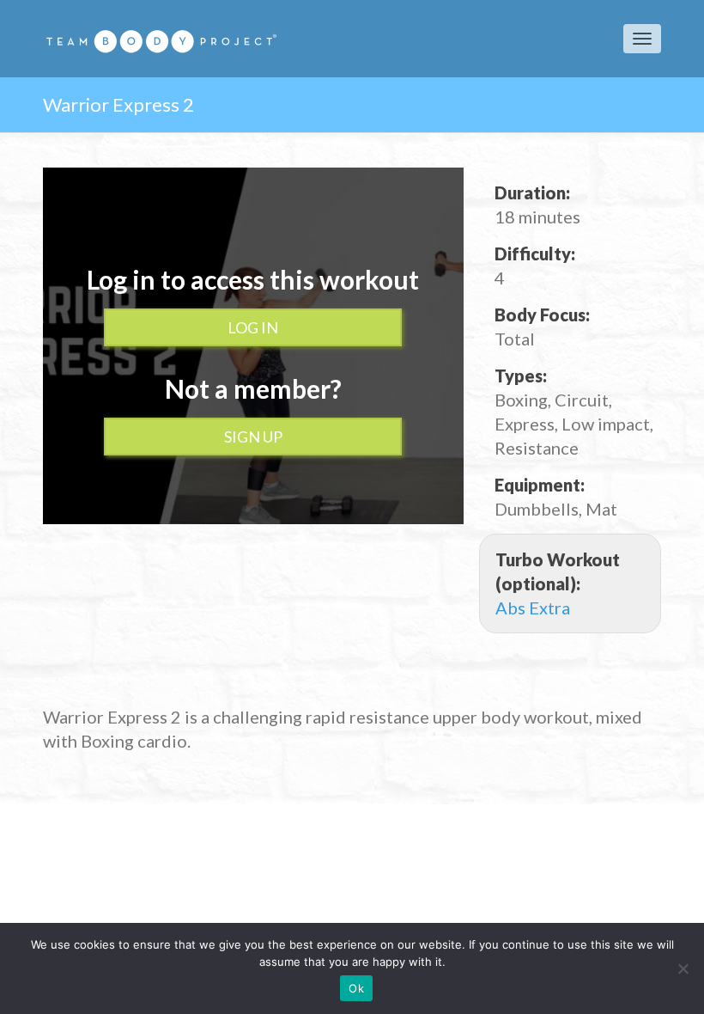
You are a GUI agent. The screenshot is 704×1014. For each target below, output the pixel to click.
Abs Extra (532, 607)
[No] (682, 968)
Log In (253, 327)
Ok (356, 988)
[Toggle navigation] (642, 38)
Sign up (253, 436)
